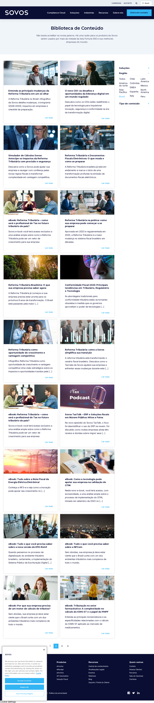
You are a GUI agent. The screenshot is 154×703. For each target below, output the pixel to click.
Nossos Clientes (135, 669)
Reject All (24, 687)
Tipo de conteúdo (129, 103)
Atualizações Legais (96, 669)
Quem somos (136, 662)
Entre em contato (139, 13)
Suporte (128, 3)
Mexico (144, 85)
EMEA (133, 87)
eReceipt (60, 669)
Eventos (92, 673)
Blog (90, 679)
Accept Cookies (24, 681)
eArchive (60, 673)
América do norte (123, 84)
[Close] (44, 649)
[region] (24, 673)
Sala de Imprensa (136, 676)
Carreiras (116, 3)
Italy (132, 96)
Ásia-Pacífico (123, 91)
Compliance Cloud (56, 13)
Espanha (134, 91)
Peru (143, 96)
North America (145, 91)
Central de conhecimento (98, 666)
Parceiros (133, 673)
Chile (132, 79)
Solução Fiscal (62, 679)
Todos (122, 79)
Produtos (61, 662)
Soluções (124, 68)
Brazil (122, 96)
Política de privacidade (58, 693)
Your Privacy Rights (24, 694)
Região (123, 73)
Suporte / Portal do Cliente (99, 682)
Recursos (93, 662)
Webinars (92, 676)
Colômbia (134, 83)
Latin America (145, 80)
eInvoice (60, 666)
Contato (132, 666)
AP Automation (62, 676)
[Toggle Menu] (136, 3)
